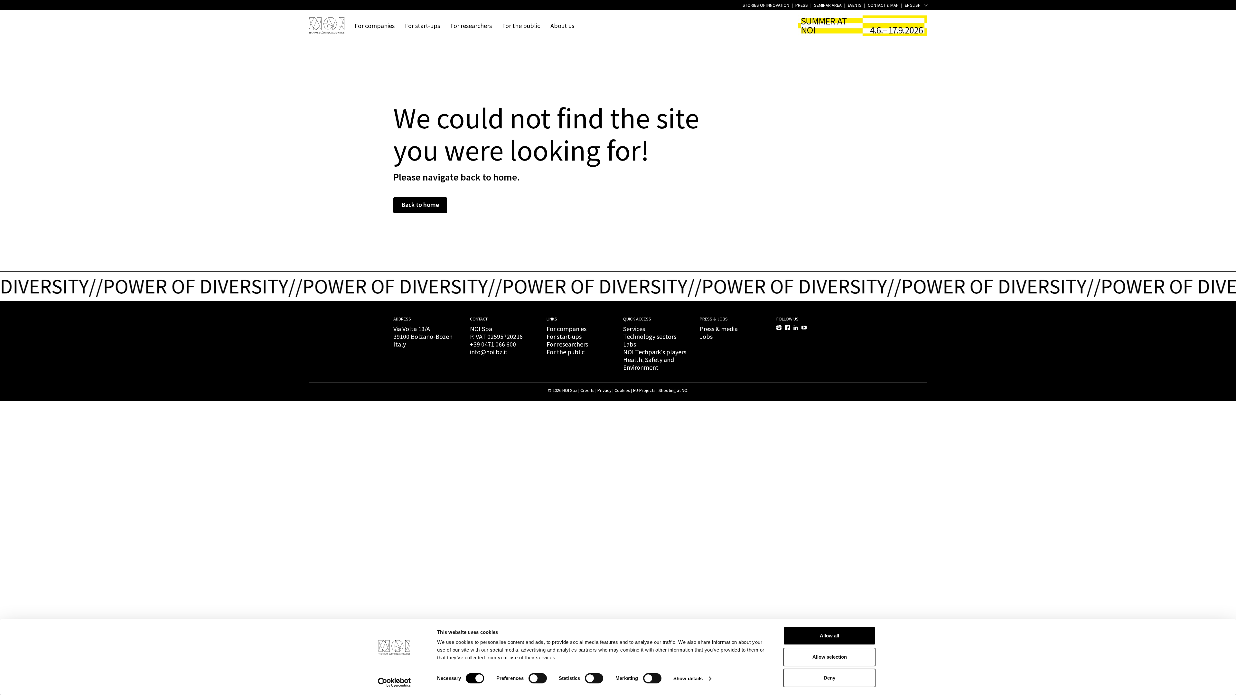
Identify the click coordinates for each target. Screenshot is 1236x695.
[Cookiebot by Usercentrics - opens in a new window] (394, 682)
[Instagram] (779, 327)
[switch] (538, 678)
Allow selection (829, 657)
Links (552, 319)
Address (402, 319)
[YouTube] (804, 327)
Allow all (829, 635)
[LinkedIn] (795, 327)
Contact (479, 319)
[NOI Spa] (326, 25)
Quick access (637, 319)
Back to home (420, 204)
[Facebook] (787, 327)
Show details (688, 678)
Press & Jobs (714, 319)
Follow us (787, 319)
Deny (829, 678)
